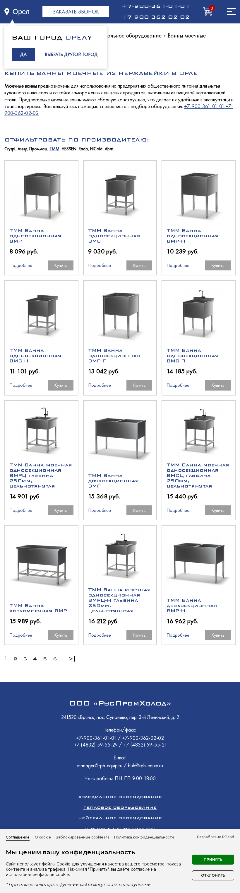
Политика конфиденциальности (144, 837)
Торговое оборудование (120, 828)
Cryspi (9, 148)
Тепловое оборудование (120, 807)
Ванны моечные (187, 35)
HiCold (96, 148)
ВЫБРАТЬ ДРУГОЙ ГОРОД (71, 54)
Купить (60, 265)
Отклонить (213, 875)
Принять (213, 859)
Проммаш (38, 148)
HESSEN (69, 148)
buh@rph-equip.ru (145, 765)
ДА (23, 54)
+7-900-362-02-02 (155, 17)
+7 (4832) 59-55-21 (145, 744)
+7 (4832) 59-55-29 (96, 744)
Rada (83, 148)
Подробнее (20, 265)
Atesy (22, 148)
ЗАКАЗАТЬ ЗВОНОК (75, 11)
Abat (109, 148)
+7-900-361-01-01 (155, 6)
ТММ (54, 148)
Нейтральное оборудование (127, 35)
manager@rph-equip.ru (99, 765)
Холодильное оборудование (120, 797)
